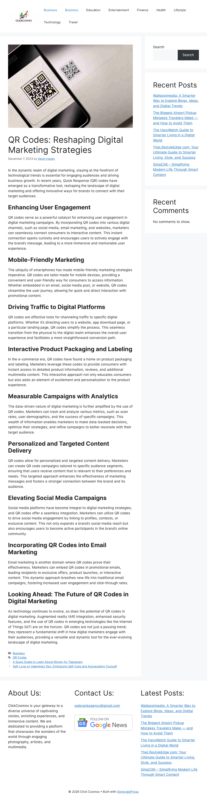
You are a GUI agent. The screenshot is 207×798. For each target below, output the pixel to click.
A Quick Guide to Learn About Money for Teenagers (48, 662)
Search (158, 47)
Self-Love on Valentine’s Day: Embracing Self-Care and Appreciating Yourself (65, 666)
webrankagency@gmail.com (97, 706)
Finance (142, 10)
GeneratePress (128, 792)
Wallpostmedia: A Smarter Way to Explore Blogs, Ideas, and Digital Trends (176, 101)
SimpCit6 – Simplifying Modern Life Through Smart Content (175, 169)
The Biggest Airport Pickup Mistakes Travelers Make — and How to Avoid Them (175, 118)
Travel (73, 22)
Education (93, 10)
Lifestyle (180, 10)
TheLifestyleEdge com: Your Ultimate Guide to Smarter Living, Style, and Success (176, 152)
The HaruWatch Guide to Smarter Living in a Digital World (174, 135)
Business (50, 10)
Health (161, 10)
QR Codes (20, 657)
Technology (52, 22)
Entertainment (119, 10)
